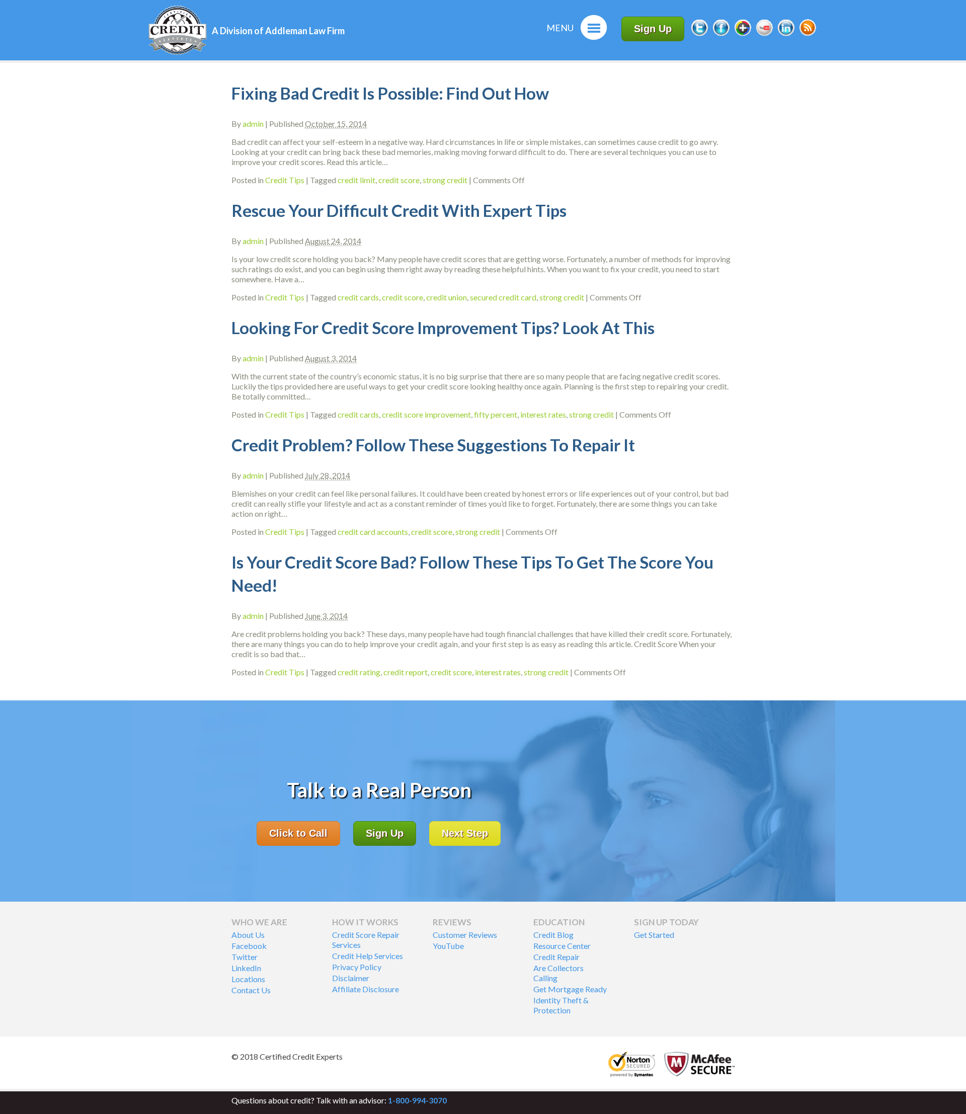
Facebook (249, 945)
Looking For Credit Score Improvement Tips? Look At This (443, 327)
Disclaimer (350, 978)
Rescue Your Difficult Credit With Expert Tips (399, 210)
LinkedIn (246, 968)
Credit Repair (556, 957)
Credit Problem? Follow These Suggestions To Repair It (433, 445)
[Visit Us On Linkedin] (786, 34)
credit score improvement (426, 414)
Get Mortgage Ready (570, 989)
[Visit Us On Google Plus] (743, 34)
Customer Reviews (465, 934)
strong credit (445, 180)
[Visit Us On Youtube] (764, 34)
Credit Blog (553, 934)
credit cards (358, 297)
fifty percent (495, 414)
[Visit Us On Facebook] (721, 34)
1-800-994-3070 (417, 1100)
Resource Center (562, 945)
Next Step (465, 833)
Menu (560, 27)
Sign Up (653, 28)
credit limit (356, 180)
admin (253, 123)
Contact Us (251, 990)
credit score (399, 180)
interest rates (543, 414)
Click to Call (298, 833)
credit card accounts (373, 531)
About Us (248, 934)
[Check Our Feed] (807, 34)
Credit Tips (284, 180)
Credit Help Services (367, 956)
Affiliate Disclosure (365, 989)
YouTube (448, 945)
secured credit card (503, 297)
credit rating (359, 672)
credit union (446, 297)
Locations (248, 979)
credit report (405, 672)
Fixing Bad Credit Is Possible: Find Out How (390, 93)
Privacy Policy (356, 967)
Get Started (654, 934)
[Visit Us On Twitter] (699, 34)
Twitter (244, 957)
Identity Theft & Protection (561, 1005)
